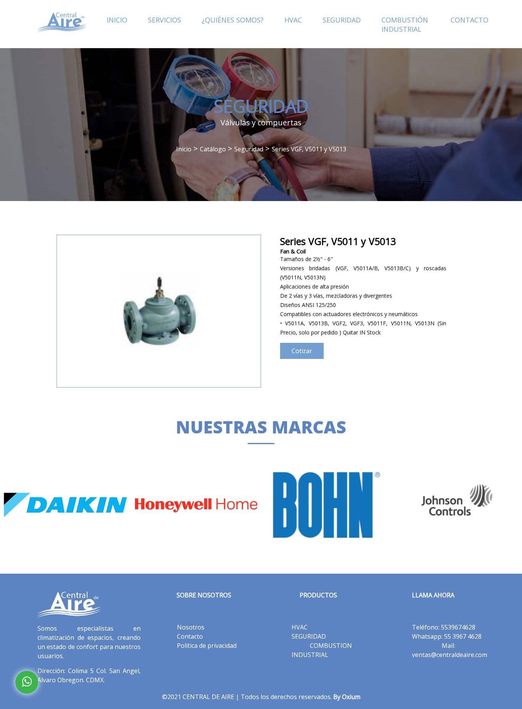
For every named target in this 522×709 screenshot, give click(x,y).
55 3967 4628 (462, 636)
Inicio (183, 149)
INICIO (117, 19)
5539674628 (458, 627)
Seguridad (248, 149)
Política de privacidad (207, 645)
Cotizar (302, 351)
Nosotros (190, 627)
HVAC (293, 19)
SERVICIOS (164, 19)
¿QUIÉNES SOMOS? (233, 19)
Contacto (190, 636)
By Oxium (346, 697)
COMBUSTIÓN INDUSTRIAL (404, 24)
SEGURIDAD (342, 19)
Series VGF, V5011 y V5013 (309, 149)
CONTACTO (469, 19)
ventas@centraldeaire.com (449, 655)
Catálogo (213, 149)
